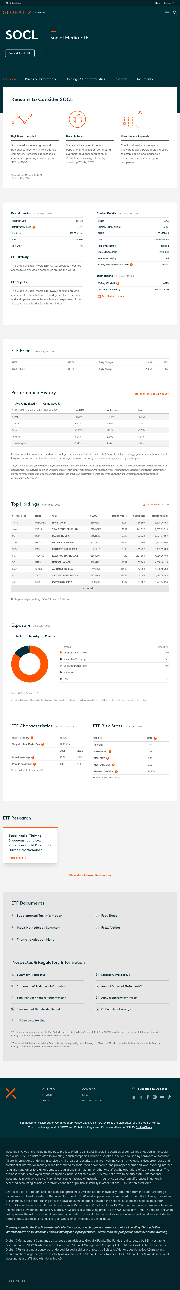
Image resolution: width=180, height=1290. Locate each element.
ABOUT (47, 1100)
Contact (167, 3)
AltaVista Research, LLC (28, 693)
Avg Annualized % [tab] (26, 404)
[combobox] (34, 410)
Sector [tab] (19, 636)
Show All (91, 589)
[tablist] (90, 403)
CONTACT (88, 1089)
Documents (144, 79)
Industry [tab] (34, 636)
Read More (16, 857)
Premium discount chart (154, 394)
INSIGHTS (48, 1094)
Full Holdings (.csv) (157, 504)
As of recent (18, 410)
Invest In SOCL (20, 53)
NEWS (86, 1094)
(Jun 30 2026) (51, 410)
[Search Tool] (175, 13)
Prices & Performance (41, 79)
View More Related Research (88, 875)
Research (120, 79)
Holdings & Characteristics (85, 79)
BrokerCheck (144, 1127)
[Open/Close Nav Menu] (167, 13)
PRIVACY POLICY (93, 1100)
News (157, 3)
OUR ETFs (48, 1089)
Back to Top (16, 1280)
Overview (10, 79)
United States (15, 3)
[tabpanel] (90, 426)
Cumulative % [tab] (51, 404)
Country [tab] (50, 636)
